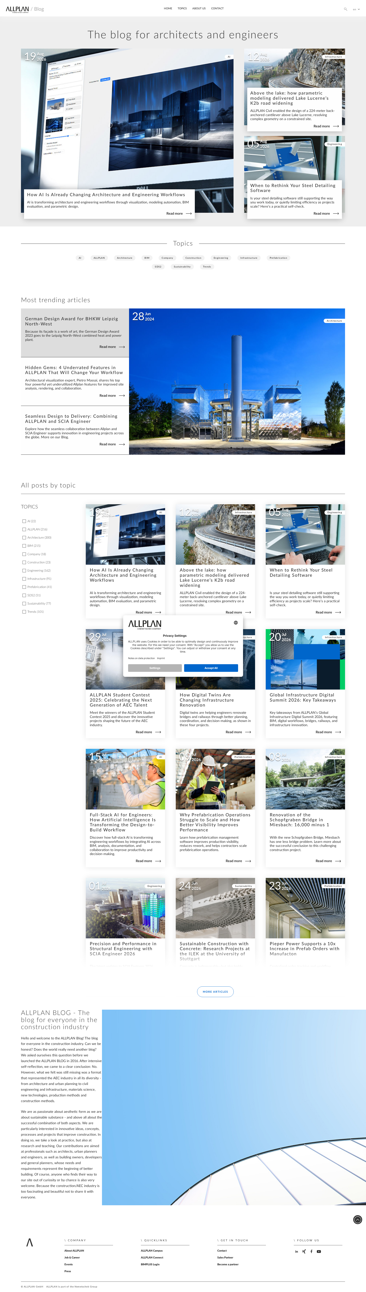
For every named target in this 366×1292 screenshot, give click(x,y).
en (354, 9)
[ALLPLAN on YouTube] (319, 1254)
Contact (217, 8)
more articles (215, 991)
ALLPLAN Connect (152, 1257)
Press (67, 1271)
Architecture (124, 258)
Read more (174, 213)
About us (199, 8)
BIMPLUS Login (150, 1264)
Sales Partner (225, 1257)
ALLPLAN (99, 258)
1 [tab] (231, 448)
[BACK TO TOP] (357, 1219)
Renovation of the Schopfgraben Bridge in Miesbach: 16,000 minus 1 (299, 820)
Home (168, 8)
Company (167, 258)
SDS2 (158, 267)
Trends (207, 267)
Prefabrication (278, 258)
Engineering (334, 144)
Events (68, 1264)
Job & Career (72, 1257)
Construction (193, 258)
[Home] (17, 10)
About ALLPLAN (74, 1250)
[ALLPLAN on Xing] (304, 1254)
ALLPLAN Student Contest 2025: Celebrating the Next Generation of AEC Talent (121, 700)
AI (229, 57)
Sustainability (182, 267)
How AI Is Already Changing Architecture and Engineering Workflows (106, 195)
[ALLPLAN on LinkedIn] (297, 1254)
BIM (146, 258)
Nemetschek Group (86, 1287)
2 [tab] (237, 448)
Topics (182, 8)
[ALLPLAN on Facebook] (312, 1254)
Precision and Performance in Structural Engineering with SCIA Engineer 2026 (123, 949)
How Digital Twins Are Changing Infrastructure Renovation (207, 700)
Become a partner (227, 1264)
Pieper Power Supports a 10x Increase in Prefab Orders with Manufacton (305, 949)
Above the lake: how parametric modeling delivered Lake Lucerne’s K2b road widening (289, 98)
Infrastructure (333, 57)
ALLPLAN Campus (152, 1250)
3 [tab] (243, 448)
